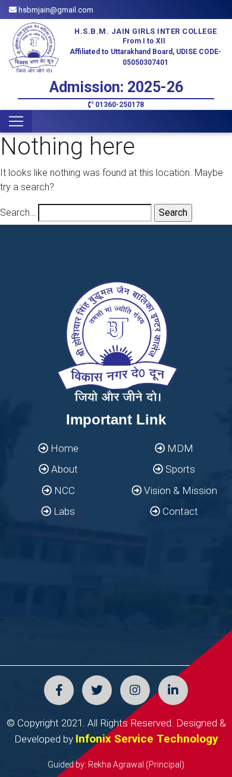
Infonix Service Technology (147, 738)
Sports (179, 469)
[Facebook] (59, 690)
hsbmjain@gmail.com (55, 9)
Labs (63, 511)
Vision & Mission (179, 490)
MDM (179, 448)
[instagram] (135, 690)
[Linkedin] (173, 690)
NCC (63, 490)
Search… (18, 212)
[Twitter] (97, 690)
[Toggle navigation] (16, 121)
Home (63, 448)
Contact (179, 511)
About (63, 469)
